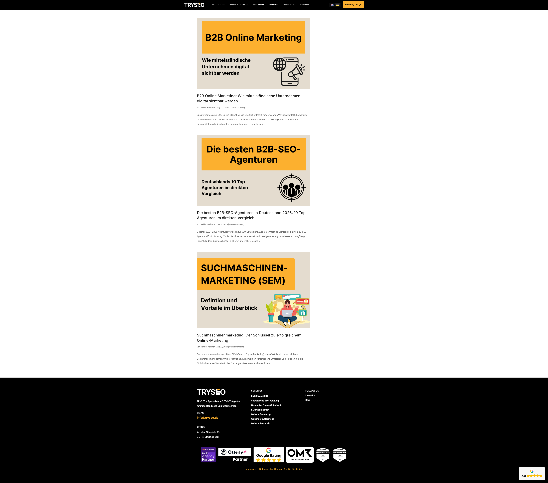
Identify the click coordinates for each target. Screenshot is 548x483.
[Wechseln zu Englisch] (332, 4)
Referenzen (273, 5)
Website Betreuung (261, 414)
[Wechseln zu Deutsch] (337, 4)
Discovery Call (351, 5)
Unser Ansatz (258, 5)
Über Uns (304, 5)
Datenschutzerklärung (270, 469)
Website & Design (237, 5)
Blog (307, 400)
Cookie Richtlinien (293, 469)
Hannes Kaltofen (208, 347)
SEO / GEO (217, 5)
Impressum (251, 469)
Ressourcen (288, 5)
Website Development (262, 419)
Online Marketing (238, 107)
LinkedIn (310, 395)
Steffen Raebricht (208, 107)
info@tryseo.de (207, 417)
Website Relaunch (260, 423)
